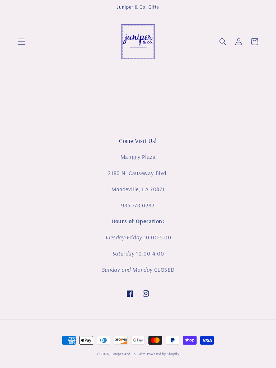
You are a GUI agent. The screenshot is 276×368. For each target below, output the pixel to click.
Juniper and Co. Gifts (128, 353)
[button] (21, 42)
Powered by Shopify (163, 353)
